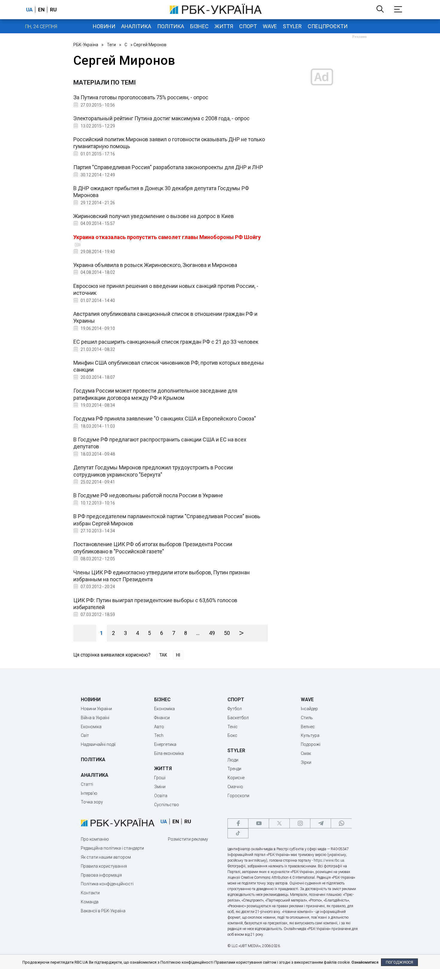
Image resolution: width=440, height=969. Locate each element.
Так (163, 655)
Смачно (235, 786)
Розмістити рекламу (188, 839)
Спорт (248, 26)
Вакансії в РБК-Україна (103, 910)
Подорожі (310, 744)
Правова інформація (101, 875)
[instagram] (299, 823)
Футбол (234, 708)
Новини (104, 26)
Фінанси (162, 717)
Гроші (160, 777)
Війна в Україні (95, 717)
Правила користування (104, 866)
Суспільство (166, 804)
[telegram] (320, 823)
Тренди (234, 768)
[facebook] (237, 823)
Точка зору (92, 802)
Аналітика (136, 26)
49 (212, 633)
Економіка (91, 726)
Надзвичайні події (98, 744)
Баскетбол (238, 717)
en (41, 10)
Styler (292, 26)
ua (29, 10)
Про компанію (95, 839)
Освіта (160, 795)
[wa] (341, 823)
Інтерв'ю (89, 793)
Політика (170, 26)
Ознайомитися (364, 962)
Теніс (232, 726)
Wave (270, 26)
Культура (310, 735)
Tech (158, 735)
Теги (111, 44)
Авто (159, 726)
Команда (89, 901)
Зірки (306, 762)
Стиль (307, 717)
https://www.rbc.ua (329, 860)
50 (227, 633)
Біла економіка (169, 753)
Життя (224, 26)
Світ (85, 735)
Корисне (236, 777)
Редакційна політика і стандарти (112, 848)
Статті (87, 784)
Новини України (96, 708)
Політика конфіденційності (107, 883)
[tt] (237, 833)
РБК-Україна (85, 44)
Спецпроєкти (328, 26)
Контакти (90, 892)
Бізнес (199, 26)
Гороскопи (238, 795)
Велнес (308, 726)
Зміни (160, 786)
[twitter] (279, 823)
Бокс (232, 735)
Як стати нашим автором (106, 857)
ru (53, 10)
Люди (232, 760)
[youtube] (258, 823)
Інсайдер (309, 708)
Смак (306, 753)
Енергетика (165, 744)
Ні (178, 655)
